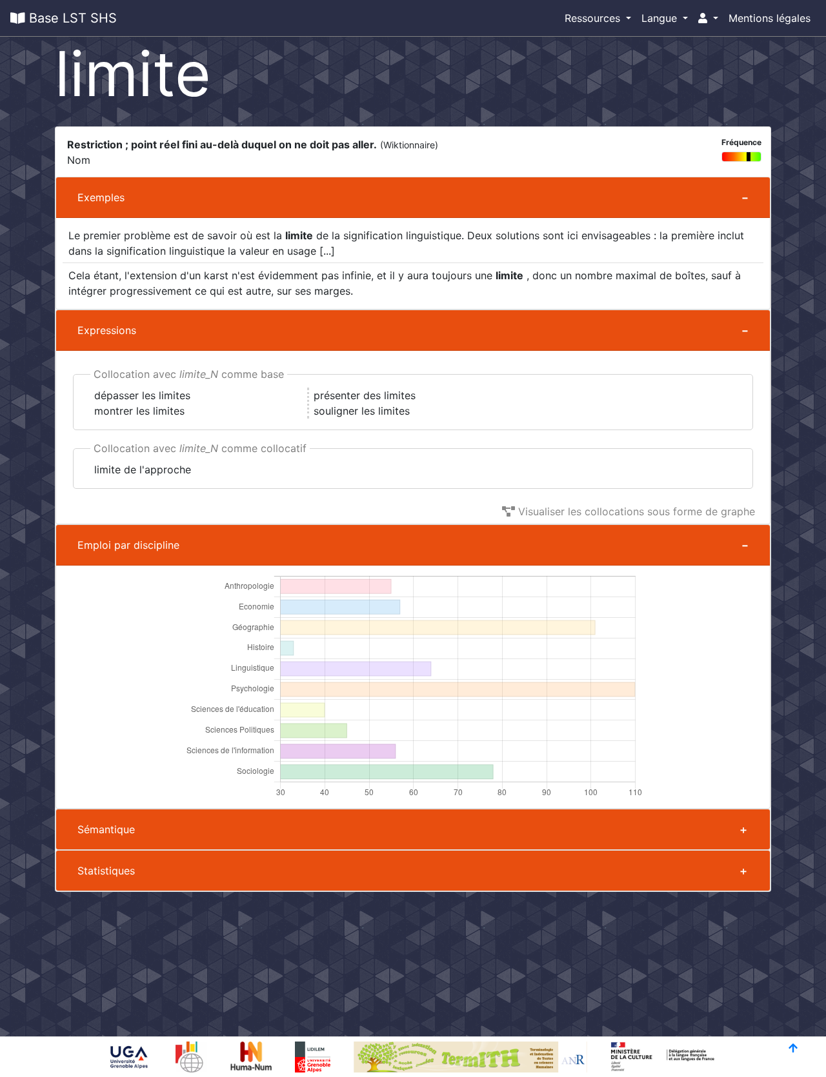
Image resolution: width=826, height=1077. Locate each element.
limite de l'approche (142, 469)
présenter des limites (365, 395)
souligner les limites (362, 410)
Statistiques (106, 870)
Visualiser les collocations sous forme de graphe (635, 511)
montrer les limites (139, 410)
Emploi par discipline (128, 544)
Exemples (101, 197)
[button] (708, 18)
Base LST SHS (71, 18)
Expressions (106, 330)
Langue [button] (660, 18)
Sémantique (106, 829)
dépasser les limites (142, 395)
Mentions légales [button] (770, 18)
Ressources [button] (594, 18)
